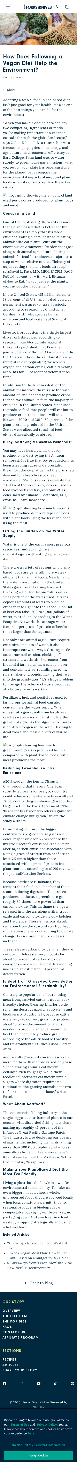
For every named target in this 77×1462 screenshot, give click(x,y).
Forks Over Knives (36, 1402)
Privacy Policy (47, 1424)
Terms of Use (20, 1424)
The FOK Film (14, 1316)
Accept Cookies (38, 1455)
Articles (10, 1365)
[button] (8, 6)
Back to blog (41, 1283)
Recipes (9, 1360)
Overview (11, 1311)
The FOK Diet (14, 1322)
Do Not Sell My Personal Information (38, 1445)
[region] (38, 1435)
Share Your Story (19, 1370)
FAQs (7, 1327)
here (31, 1433)
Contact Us (13, 1332)
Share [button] (11, 90)
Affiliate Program (20, 1338)
